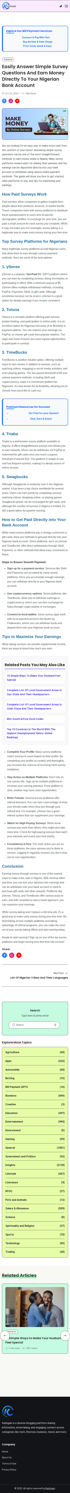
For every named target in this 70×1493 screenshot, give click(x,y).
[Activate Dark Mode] (60, 6)
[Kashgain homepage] (9, 6)
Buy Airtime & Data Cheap (37, 41)
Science (10, 1217)
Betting (9, 1078)
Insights (10, 1165)
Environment (13, 1130)
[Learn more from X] (17, 101)
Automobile (12, 1069)
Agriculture (12, 1052)
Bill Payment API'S (16, 1087)
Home (5, 1451)
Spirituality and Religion (19, 1225)
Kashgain (50, 1488)
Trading (10, 1251)
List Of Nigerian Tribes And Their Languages (39, 978)
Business (10, 1095)
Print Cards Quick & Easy (37, 46)
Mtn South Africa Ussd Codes (25, 719)
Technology (12, 1243)
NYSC (8, 1191)
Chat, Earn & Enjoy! (30, 418)
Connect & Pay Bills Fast (36, 37)
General (8, 59)
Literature (11, 1182)
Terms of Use (9, 1463)
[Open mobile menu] (66, 6)
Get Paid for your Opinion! (34, 413)
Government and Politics (20, 1156)
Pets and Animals (16, 1199)
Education (11, 1113)
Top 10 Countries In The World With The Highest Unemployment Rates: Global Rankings (31, 733)
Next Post (59, 973)
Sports (9, 1234)
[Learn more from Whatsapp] (10, 101)
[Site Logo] (12, 1411)
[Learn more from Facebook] (4, 101)
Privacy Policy (9, 1469)
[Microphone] (55, 1025)
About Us (7, 1457)
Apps (8, 1061)
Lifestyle (10, 1173)
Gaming (10, 1139)
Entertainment (14, 1121)
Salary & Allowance (17, 1208)
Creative (10, 1104)
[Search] (13, 1025)
